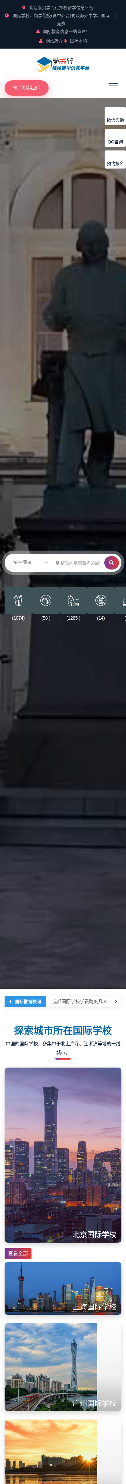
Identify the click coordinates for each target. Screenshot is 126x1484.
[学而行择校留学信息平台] (63, 63)
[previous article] (115, 1001)
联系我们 (30, 87)
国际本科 (78, 40)
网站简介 (54, 40)
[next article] (104, 1001)
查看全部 (18, 1253)
